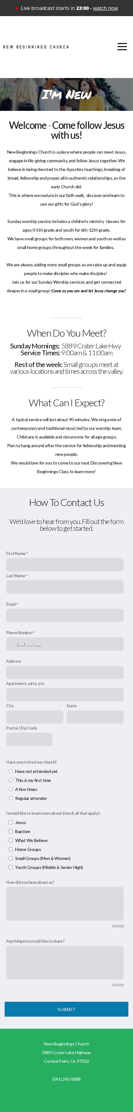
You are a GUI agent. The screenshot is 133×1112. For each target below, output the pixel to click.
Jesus (20, 822)
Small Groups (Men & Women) (43, 858)
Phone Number (19, 632)
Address (13, 661)
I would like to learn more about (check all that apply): (53, 813)
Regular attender (31, 798)
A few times (26, 789)
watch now (105, 8)
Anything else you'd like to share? (35, 941)
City (10, 706)
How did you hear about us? (30, 882)
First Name (16, 553)
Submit (67, 1009)
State (71, 706)
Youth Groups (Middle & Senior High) (49, 867)
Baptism (22, 831)
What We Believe (31, 840)
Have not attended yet (36, 771)
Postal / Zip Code (21, 728)
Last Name (15, 575)
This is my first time (33, 780)
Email (11, 604)
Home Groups (28, 849)
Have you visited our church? (31, 762)
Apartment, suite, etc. (25, 683)
